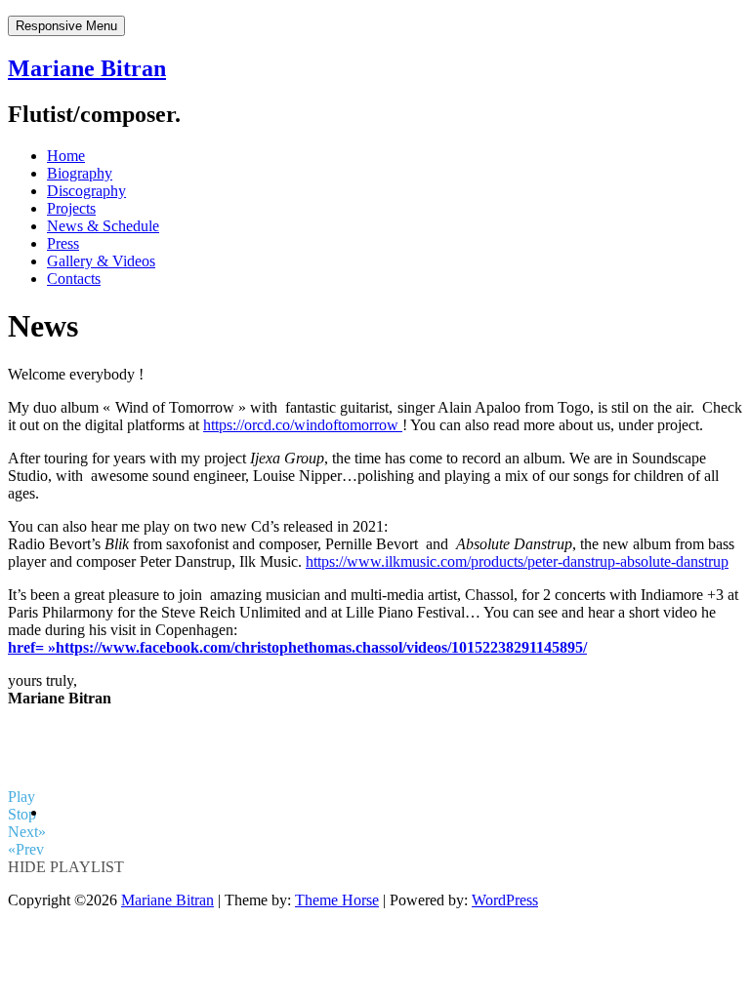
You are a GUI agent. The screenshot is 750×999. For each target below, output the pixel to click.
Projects (71, 208)
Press (63, 243)
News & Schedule (103, 226)
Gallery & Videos (101, 261)
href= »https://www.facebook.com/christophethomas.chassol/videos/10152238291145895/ (297, 647)
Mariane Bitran (87, 68)
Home (66, 155)
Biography (79, 173)
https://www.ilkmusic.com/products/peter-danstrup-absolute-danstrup (517, 561)
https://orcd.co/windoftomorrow (302, 425)
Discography (86, 190)
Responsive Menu (66, 26)
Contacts (74, 278)
